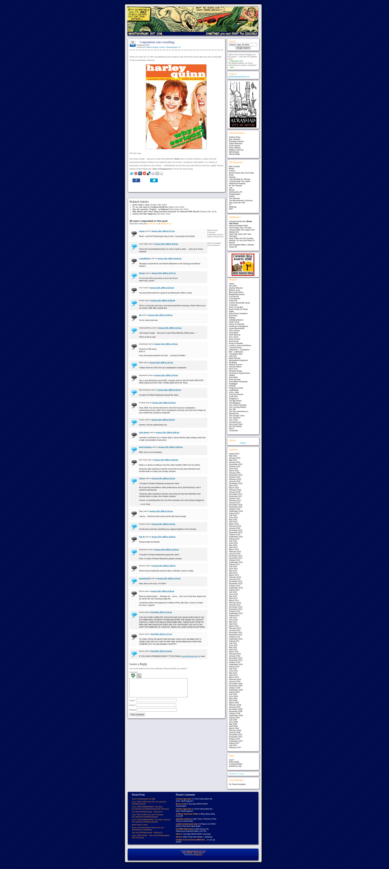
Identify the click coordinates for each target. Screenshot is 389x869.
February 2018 (235, 490)
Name (132, 700)
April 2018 (233, 486)
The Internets (234, 198)
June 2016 (233, 518)
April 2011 (233, 650)
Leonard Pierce (235, 348)
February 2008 (235, 730)
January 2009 (234, 707)
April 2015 (233, 547)
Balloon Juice (234, 290)
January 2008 (234, 733)
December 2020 (235, 464)
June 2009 (233, 696)
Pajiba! (232, 375)
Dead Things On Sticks (238, 309)
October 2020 (234, 466)
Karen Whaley (235, 148)
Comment (133, 672)
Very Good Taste (236, 424)
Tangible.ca (234, 399)
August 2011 (234, 641)
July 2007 (233, 745)
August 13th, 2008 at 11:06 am (164, 537)
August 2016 (234, 513)
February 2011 (235, 654)
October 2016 (234, 509)
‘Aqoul (231, 284)
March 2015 (234, 549)
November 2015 (235, 532)
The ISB (232, 409)
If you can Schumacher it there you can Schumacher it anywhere (148, 829)
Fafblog (232, 318)
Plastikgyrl (233, 384)
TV (179, 47)
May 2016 (233, 520)
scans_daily (234, 392)
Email (132, 705)
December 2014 (235, 556)
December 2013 (235, 581)
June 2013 (233, 594)
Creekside (233, 305)
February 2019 (235, 479)
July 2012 (233, 618)
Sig (140, 315)
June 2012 (233, 620)
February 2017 (235, 501)
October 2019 (234, 477)
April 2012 (233, 624)
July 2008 (233, 720)
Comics (162, 47)
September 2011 (236, 639)
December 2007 (235, 735)
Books (231, 169)
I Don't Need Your (240, 228)
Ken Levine (233, 337)
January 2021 (234, 462)
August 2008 (234, 718)
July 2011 (233, 643)
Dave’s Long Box (236, 307)
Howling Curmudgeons (238, 326)
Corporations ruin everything (157, 42)
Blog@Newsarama (237, 294)
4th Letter (233, 286)
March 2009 (234, 703)
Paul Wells (233, 377)
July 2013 (233, 592)
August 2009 (234, 692)
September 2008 (236, 716)
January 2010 (234, 681)
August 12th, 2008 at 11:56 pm (171, 447)
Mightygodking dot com (196, 851)
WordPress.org (235, 766)
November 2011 (235, 635)
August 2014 (234, 564)
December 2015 (235, 530)
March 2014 (234, 575)
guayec (142, 231)
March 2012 (234, 626)
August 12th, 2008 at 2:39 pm (166, 375)
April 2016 (233, 522)
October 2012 (234, 611)
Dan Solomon (234, 139)
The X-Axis (233, 420)
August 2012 (234, 615)
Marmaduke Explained (238, 360)
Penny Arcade (235, 379)
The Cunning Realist (237, 407)
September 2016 (236, 511)
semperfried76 (144, 578)
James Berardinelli (236, 328)
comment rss (153, 224)
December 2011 (235, 632)
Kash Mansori (234, 335)
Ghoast (142, 273)
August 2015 (234, 539)
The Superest (234, 418)
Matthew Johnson (236, 150)
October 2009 (234, 688)
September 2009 (236, 690)
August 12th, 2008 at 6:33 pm (164, 403)
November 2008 (235, 711)
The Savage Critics (237, 416)
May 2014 (233, 571)
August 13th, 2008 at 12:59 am (166, 460)
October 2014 (234, 560)
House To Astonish (236, 324)
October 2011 (234, 637)
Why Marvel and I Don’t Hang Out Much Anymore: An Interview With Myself (166, 211)
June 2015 (233, 543)
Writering (232, 207)
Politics (232, 196)
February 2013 (235, 603)
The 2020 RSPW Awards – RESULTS (147, 812)
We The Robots (235, 426)
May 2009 (233, 698)
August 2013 (234, 590)
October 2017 (234, 498)
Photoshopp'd (171, 47)
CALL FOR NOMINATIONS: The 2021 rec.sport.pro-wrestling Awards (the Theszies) (150, 808)
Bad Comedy (152, 47)
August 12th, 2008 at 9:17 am (163, 231)
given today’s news (141, 205)
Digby (231, 311)
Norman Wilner (235, 367)
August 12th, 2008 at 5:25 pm (169, 390)
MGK (147, 45)
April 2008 (233, 726)
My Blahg (233, 362)
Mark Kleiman (234, 358)
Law (230, 188)
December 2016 (235, 505)
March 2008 (234, 728)
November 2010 (235, 660)
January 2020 (234, 473)
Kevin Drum (234, 341)
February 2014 (235, 577)
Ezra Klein (233, 316)
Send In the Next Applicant (144, 214)
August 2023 (234, 454)
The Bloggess (234, 403)
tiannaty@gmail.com (189, 656)
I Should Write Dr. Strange (239, 179)
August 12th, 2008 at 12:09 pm (160, 315)
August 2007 (234, 743)
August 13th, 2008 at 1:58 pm (164, 566)
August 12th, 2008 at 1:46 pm (166, 344)
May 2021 (233, 460)
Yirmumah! (233, 431)
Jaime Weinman (235, 143)
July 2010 (233, 669)
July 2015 (233, 541)
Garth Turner (234, 322)
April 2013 (233, 598)
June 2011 (233, 645)
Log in (231, 760)
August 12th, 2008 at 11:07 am (164, 273)
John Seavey (144, 432)
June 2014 (233, 569)
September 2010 (236, 664)
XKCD (231, 428)
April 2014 (233, 573)
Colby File (233, 301)
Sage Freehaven (145, 447)
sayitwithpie (234, 390)
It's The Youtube (235, 186)
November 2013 (235, 584)
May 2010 (233, 673)
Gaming (232, 177)
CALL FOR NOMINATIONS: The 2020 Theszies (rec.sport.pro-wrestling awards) (151, 821)
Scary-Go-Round (236, 394)
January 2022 (234, 458)
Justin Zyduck (234, 146)
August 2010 (234, 667)
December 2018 (235, 483)
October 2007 (234, 739)
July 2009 (233, 694)
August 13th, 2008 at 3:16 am (163, 524)
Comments (235, 764)
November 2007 (235, 737)
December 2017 (235, 494)
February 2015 (235, 552)
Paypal (243, 443)
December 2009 (235, 684)
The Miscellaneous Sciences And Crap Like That (241, 201)
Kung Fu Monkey (236, 343)
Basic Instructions (236, 292)
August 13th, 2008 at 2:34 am (161, 511)
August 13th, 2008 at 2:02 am (163, 478)
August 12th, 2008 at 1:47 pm (161, 362)
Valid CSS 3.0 (199, 853)
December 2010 (235, 658)
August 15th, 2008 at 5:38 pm (162, 591)
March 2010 (234, 677)
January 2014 (234, 579)
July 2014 (233, 566)
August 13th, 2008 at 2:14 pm (169, 578)
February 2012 (235, 628)
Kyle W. (142, 537)
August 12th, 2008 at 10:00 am (169, 258)
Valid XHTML (187, 853)
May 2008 (233, 724)
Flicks (231, 175)
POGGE (232, 386)
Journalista (233, 333)
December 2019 (235, 475)
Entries (234, 762)
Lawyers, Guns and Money (240, 345)
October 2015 (234, 535)
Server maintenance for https (143, 799)
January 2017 (234, 503)
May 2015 (233, 545)
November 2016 (235, 507)
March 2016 (234, 524)
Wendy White (234, 154)
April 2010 (233, 675)
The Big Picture (235, 401)
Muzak (231, 190)
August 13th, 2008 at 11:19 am (167, 549)
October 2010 (234, 662)
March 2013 (234, 601)
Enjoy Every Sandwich (238, 313)
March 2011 (234, 652)
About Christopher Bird (238, 226)
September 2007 (236, 741)
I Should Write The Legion (239, 181)
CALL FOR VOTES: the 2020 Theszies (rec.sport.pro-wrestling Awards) (147, 816)
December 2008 (235, 709)
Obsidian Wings (235, 371)
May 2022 (233, 456)
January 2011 (234, 656)
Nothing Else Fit (235, 192)
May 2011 (233, 647)
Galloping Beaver (236, 320)
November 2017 (235, 496)
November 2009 (235, 686)
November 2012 (235, 609)
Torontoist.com (235, 422)
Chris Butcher (234, 299)
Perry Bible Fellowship (238, 382)
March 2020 (234, 471)
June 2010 (233, 671)
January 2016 (234, 528)
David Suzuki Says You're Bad (241, 173)
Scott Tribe (233, 396)
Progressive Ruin (236, 388)
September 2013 (236, 588)
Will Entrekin (234, 152)
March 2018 (234, 488)
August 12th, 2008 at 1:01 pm (170, 328)
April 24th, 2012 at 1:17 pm (161, 634)
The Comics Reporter (238, 405)
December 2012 (235, 607)
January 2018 (234, 492)
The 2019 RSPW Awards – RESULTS (147, 833)
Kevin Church (234, 339)
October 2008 (234, 713)
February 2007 (235, 747)
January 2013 (234, 605)
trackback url (166, 224)
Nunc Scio (233, 369)
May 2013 (233, 596)
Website (132, 710)
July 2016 (233, 515)
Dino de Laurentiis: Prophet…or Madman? (151, 209)
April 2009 (233, 701)
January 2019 (234, 481)
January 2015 (234, 554)
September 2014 (236, 562)
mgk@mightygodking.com (239, 77)
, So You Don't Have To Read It (242, 240)
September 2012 (236, 613)
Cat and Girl (234, 296)
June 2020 (233, 469)
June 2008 (233, 722)
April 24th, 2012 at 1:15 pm (161, 612)
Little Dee (233, 356)
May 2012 (233, 622)
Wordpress (198, 855)
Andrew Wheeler (236, 288)
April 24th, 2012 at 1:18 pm (161, 651)
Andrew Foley (234, 137)
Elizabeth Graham (236, 141)
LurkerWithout (145, 258)
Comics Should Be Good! (239, 303)
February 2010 (235, 679)
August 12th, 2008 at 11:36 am (162, 288)
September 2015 (236, 537)
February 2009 (235, 705)
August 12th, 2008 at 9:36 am (166, 244)
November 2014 (235, 558)
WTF (231, 209)
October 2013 (234, 586)
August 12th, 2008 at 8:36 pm (163, 420)
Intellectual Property (237, 183)
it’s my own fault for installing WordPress (151, 207)
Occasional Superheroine (239, 373)
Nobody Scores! (235, 365)
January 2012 (234, 630)
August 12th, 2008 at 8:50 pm (167, 432)
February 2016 (235, 526)
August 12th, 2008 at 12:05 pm (163, 300)
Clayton (142, 478)
